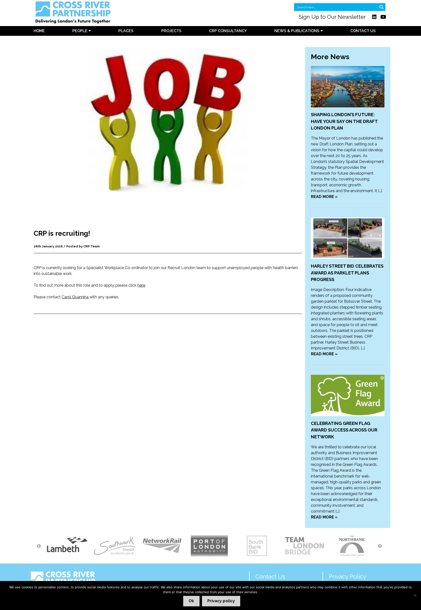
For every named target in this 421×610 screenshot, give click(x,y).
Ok (191, 601)
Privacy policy (221, 601)
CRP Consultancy (228, 30)
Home (39, 30)
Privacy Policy (347, 576)
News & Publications (297, 30)
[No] (414, 595)
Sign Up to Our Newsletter (332, 17)
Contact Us (363, 30)
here (141, 285)
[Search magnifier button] (381, 7)
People (80, 30)
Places (126, 30)
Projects (171, 30)
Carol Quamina (75, 297)
